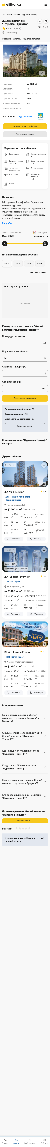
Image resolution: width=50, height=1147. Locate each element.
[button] (25, 522)
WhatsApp (38, 539)
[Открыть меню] (46, 5)
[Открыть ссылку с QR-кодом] (44, 484)
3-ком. (29, 263)
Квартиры (17, 38)
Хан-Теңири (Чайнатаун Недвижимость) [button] (18, 498)
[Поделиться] (40, 21)
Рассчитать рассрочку (25, 398)
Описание (6, 38)
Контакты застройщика (25, 126)
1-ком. (7, 263)
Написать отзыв (23, 821)
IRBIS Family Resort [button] (15, 656)
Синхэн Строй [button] (12, 581)
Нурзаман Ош (25, 116)
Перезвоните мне (25, 134)
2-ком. (18, 263)
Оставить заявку (25, 426)
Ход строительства (31, 38)
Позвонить (16, 539)
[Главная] (11, 4)
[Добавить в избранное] (46, 21)
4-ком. (40, 263)
